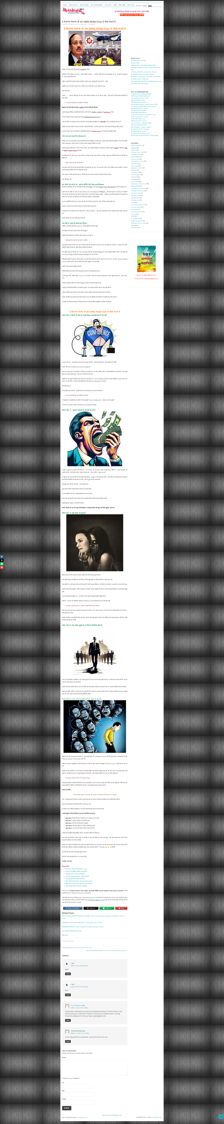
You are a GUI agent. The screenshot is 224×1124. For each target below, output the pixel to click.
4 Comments (92, 24)
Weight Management (137, 221)
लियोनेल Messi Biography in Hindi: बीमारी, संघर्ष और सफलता (145, 76)
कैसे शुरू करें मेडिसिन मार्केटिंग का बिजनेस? (76, 871)
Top (221, 1117)
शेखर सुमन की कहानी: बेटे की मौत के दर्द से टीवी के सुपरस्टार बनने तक (146, 81)
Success (133, 214)
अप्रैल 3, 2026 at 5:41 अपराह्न (79, 1008)
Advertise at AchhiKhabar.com (112, 1115)
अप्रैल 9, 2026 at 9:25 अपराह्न (79, 987)
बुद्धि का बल (65, 935)
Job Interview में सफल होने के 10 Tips (140, 133)
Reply (67, 974)
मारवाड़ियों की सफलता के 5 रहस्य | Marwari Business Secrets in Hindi (82, 927)
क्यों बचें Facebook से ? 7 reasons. (140, 117)
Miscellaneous (135, 198)
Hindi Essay (134, 166)
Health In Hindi (135, 159)
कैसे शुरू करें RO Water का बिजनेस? (75, 874)
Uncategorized (135, 218)
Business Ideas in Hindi (137, 152)
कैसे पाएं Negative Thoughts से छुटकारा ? (141, 127)
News (132, 202)
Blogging (133, 148)
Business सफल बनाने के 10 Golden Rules (78, 778)
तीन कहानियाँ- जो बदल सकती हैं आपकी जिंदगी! (141, 94)
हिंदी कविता (133, 225)
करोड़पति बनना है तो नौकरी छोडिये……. (139, 110)
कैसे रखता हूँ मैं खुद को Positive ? (139, 131)
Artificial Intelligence (136, 145)
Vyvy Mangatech (76, 1005)
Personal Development (137, 205)
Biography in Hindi (136, 168)
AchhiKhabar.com (157, 1117)
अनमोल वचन (134, 177)
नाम (63, 1083)
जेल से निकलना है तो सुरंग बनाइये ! (138, 102)
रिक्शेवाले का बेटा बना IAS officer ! (139, 121)
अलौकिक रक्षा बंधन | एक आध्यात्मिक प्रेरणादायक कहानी (143, 65)
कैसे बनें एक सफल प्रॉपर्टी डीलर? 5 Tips (76, 869)
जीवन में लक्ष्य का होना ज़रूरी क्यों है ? (75, 163)
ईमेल (63, 1091)
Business (71, 941)
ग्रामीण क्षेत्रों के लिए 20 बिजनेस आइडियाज (76, 886)
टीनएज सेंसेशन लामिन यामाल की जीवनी (139, 83)
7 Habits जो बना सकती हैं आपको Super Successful (143, 106)
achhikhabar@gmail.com (96, 900)
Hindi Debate (134, 163)
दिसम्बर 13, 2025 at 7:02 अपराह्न (80, 1033)
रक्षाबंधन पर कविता (135, 63)
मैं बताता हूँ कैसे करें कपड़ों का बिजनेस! (75, 879)
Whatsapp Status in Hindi (138, 223)
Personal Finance (136, 207)
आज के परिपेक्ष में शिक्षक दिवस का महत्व (72, 931)
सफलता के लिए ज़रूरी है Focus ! (138, 119)
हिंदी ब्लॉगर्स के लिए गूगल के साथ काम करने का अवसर (79, 881)
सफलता (132, 216)
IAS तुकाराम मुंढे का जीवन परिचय (138, 60)
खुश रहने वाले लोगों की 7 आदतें (138, 100)
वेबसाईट (64, 1099)
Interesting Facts (136, 193)
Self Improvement (136, 212)
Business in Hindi (136, 154)
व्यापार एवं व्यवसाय (135, 157)
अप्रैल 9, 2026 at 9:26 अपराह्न (79, 966)
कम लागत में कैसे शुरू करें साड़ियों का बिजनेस (77, 395)
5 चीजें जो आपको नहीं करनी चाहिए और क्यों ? (141, 96)
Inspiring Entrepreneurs (137, 191)
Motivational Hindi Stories (138, 184)
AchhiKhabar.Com (83, 1117)
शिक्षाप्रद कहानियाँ (135, 186)
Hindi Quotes (134, 172)
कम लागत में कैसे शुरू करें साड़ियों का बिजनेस (77, 103)
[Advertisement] (146, 36)
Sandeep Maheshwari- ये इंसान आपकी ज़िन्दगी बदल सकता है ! (83, 605)
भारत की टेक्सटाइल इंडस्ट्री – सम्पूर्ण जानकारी (77, 876)
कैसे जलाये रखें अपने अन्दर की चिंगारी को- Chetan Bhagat (144, 135)
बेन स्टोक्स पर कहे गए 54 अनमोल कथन (140, 79)
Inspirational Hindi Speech (138, 188)
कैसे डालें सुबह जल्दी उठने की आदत (138, 112)
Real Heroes (134, 209)
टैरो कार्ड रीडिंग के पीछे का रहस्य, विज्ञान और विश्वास (142, 74)
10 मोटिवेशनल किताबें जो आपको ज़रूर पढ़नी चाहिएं (132, 11)
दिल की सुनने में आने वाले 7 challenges (140, 129)
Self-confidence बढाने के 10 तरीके (139, 98)
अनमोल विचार (134, 179)
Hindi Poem (134, 227)
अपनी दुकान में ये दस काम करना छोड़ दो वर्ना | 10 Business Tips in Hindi (82, 923)
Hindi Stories (134, 182)
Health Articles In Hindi (137, 161)
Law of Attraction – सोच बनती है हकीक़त (141, 123)
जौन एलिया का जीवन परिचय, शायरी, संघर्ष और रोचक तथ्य (143, 72)
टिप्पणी (64, 1058)
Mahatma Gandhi (136, 195)
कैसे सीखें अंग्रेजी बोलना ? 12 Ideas (139, 108)
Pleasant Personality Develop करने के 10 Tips (143, 114)
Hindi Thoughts (135, 175)
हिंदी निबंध (133, 170)
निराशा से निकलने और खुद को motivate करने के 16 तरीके (144, 104)
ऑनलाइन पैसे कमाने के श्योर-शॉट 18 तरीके (76, 240)
